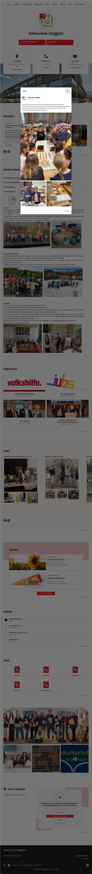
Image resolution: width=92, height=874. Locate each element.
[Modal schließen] (46, 437)
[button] (46, 147)
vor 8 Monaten (31, 99)
